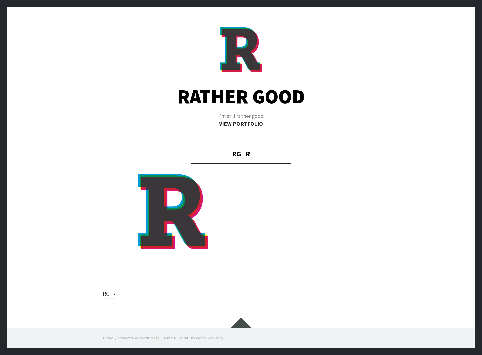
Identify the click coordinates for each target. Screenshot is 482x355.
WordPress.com (209, 337)
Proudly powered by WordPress (130, 337)
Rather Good (241, 96)
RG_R (109, 293)
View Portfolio (241, 123)
